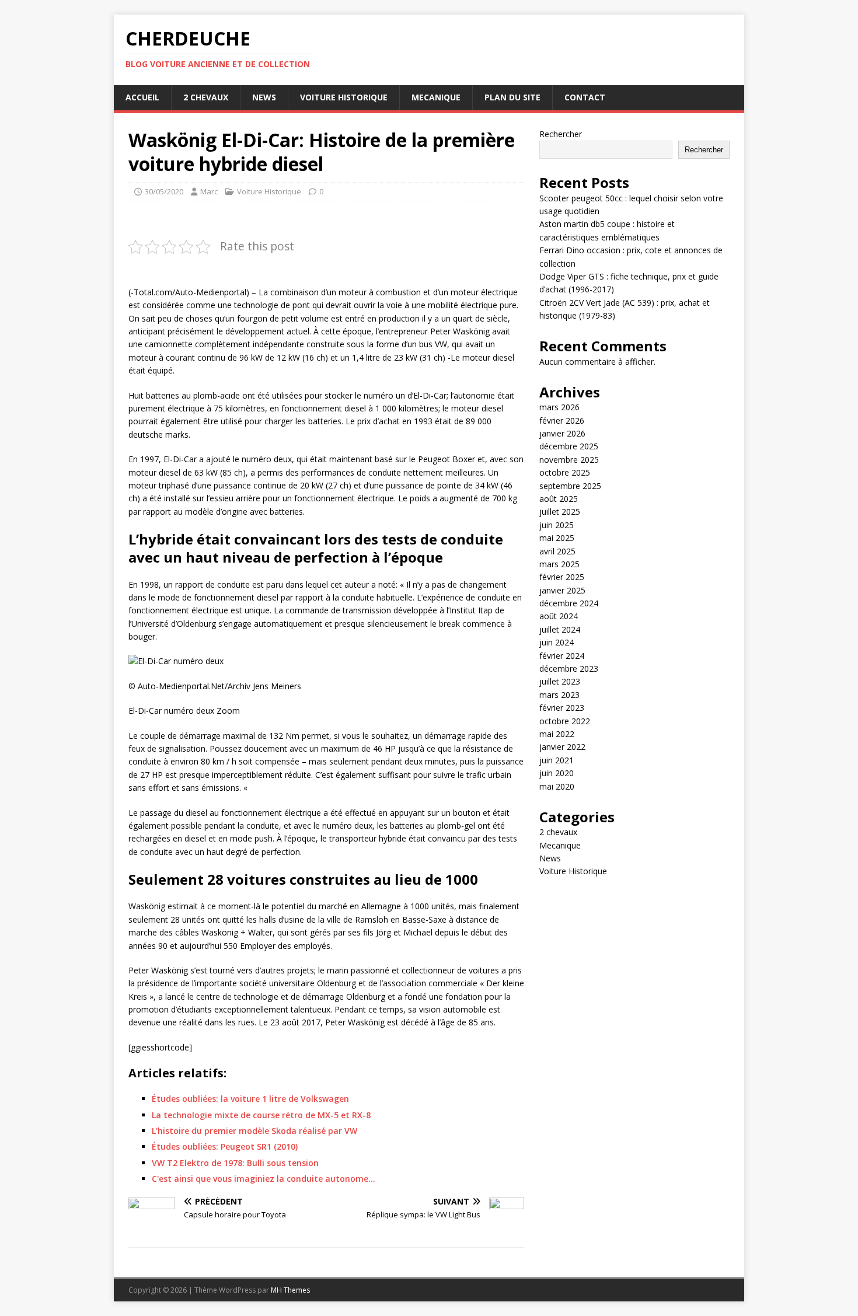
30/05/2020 (164, 191)
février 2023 (561, 707)
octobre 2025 (564, 472)
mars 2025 (559, 564)
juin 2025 (556, 524)
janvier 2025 (562, 590)
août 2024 (558, 616)
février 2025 (561, 576)
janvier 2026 (562, 433)
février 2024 (561, 655)
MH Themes (290, 1290)
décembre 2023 (568, 668)
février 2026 (561, 420)
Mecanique (436, 97)
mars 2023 (559, 694)
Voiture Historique (344, 97)
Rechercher (560, 133)
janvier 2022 (562, 746)
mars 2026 (559, 407)
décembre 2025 (568, 446)
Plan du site (512, 97)
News (264, 97)
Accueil (142, 97)
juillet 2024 (559, 629)
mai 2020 (556, 786)
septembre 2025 (570, 485)
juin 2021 (556, 760)
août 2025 (558, 498)
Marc (209, 191)
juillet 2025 (559, 511)
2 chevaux (205, 97)
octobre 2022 (564, 721)
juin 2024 (556, 642)
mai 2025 (556, 537)
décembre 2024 (568, 603)
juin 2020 (556, 773)
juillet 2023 (559, 681)
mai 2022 (556, 733)
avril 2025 (557, 551)
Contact (584, 97)
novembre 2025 (569, 459)
